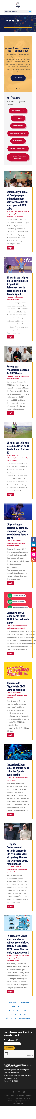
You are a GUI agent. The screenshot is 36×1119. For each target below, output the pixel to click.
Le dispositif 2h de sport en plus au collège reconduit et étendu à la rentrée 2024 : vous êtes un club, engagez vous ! (18, 944)
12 (20, 1014)
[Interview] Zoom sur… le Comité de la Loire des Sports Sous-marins (18, 769)
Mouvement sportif (13, 299)
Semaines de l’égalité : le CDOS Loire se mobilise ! (16, 686)
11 (15, 1014)
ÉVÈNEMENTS (18, 141)
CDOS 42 (18, 211)
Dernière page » (24, 1018)
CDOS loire (18, 118)
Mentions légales (14, 1101)
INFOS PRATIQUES (18, 110)
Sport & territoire (12, 460)
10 (11, 1014)
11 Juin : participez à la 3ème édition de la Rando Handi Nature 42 (18, 447)
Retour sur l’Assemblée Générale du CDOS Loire (18, 370)
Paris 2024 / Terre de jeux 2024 (18, 157)
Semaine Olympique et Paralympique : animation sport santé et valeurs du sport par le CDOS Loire (17, 200)
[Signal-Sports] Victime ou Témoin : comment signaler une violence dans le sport (17, 531)
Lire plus (18, 77)
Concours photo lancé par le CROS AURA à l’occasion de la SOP (18, 617)
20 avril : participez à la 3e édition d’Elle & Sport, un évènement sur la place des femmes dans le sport (17, 286)
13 (25, 1014)
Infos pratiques (20, 543)
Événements (19, 214)
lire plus (10, 248)
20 (7, 1018)
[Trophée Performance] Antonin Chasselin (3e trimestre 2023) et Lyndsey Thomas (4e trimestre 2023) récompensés (17, 854)
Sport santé (18, 126)
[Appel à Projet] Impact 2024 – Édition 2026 (18, 49)
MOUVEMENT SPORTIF (18, 133)
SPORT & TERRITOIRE (18, 148)
